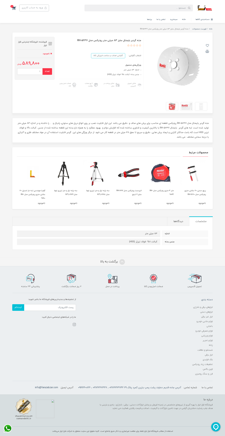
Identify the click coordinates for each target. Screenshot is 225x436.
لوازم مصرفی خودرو (204, 330)
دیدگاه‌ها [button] (178, 221)
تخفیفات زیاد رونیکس (202, 364)
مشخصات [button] (200, 221)
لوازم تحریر (208, 340)
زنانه (211, 345)
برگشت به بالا (109, 261)
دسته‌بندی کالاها (203, 19)
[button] (15, 8)
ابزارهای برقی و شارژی (203, 307)
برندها (149, 19)
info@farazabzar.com (46, 387)
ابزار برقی (209, 354)
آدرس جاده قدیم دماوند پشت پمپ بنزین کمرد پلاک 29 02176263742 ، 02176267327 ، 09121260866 (129, 387)
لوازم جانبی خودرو (205, 321)
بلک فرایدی (208, 359)
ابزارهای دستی (206, 311)
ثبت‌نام (18, 307)
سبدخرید (173, 19)
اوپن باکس (208, 369)
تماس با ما (161, 19)
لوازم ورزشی (207, 335)
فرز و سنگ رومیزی (204, 373)
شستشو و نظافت (205, 350)
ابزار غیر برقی (207, 316)
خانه (184, 19)
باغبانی (209, 326)
